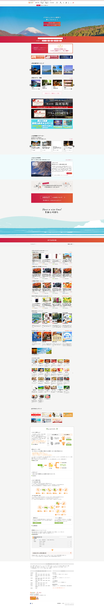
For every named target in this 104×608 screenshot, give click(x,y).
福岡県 (36, 585)
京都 (48, 40)
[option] (35, 69)
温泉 (60, 40)
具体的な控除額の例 (69, 585)
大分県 (46, 585)
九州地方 (33, 278)
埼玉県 (44, 575)
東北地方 (31, 574)
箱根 (51, 40)
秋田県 (44, 574)
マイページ (63, 2)
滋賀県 (39, 580)
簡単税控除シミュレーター (56, 585)
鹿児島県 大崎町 (34, 341)
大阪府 (44, 580)
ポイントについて (67, 577)
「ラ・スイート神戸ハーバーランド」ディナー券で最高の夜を (68, 148)
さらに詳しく (69, 173)
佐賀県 (39, 585)
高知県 (44, 584)
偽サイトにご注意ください (44, 5)
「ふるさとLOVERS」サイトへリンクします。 (61, 175)
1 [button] (51, 280)
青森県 (36, 574)
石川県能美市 (45, 323)
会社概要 (63, 603)
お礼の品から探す (69, 439)
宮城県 (41, 574)
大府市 (56, 146)
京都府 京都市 (44, 341)
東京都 (49, 575)
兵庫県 (65, 146)
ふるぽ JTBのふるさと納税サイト (30, 2)
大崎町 (37, 278)
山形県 (46, 574)
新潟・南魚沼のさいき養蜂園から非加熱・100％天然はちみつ (36, 148)
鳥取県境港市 (65, 323)
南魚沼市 (34, 146)
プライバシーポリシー (67, 603)
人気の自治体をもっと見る (68, 330)
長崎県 (41, 585)
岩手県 (39, 574)
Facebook (30, 603)
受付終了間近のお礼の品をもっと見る (67, 296)
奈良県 (49, 580)
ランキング (33, 244)
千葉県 (46, 575)
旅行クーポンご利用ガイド (47, 2)
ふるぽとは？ (34, 475)
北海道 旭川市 (64, 341)
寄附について (54, 578)
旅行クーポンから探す (42, 2)
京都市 (57, 278)
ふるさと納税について (55, 577)
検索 (68, 2)
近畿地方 (53, 278)
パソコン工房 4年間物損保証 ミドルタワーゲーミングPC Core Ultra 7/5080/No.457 (46, 260)
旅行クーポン (44, 40)
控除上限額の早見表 (63, 585)
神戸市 (67, 146)
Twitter (32, 603)
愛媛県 (41, 584)
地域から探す (70, 244)
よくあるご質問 (60, 2)
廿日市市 (45, 146)
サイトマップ (72, 603)
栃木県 (39, 575)
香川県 (39, 584)
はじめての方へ (56, 2)
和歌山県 (36, 581)
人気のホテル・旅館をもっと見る (52, 93)
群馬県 (41, 575)
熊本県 (44, 585)
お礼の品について (61, 577)
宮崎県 (49, 585)
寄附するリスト (66, 2)
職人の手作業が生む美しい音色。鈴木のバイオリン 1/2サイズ (57, 148)
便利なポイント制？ (35, 460)
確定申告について (55, 582)
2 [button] (52, 280)
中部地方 (43, 278)
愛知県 (54, 146)
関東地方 (31, 575)
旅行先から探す (37, 2)
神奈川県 (36, 576)
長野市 (47, 278)
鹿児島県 (35, 278)
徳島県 (36, 584)
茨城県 (36, 575)
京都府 (55, 278)
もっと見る (71, 78)
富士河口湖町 (56, 40)
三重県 (36, 580)
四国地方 (31, 584)
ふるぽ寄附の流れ (34, 525)
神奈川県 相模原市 (35, 323)
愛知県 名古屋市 (54, 341)
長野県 (45, 278)
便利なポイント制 (61, 574)
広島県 (43, 146)
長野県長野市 (55, 323)
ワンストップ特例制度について (62, 582)
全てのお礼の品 (52, 2)
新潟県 (32, 146)
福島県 (49, 574)
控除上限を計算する (35, 534)
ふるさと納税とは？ (35, 444)
